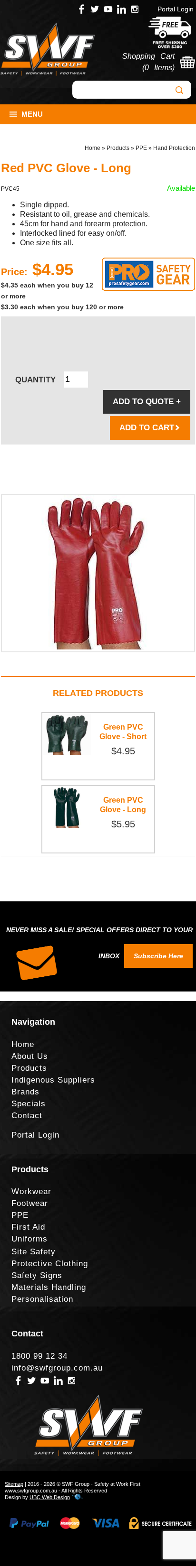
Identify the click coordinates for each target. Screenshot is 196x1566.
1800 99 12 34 (39, 1356)
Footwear (29, 1203)
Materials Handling (48, 1287)
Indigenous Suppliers (53, 1079)
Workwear (31, 1191)
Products (118, 148)
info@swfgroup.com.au (57, 1367)
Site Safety (33, 1251)
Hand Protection (174, 148)
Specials (28, 1103)
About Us (29, 1056)
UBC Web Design (49, 1497)
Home (92, 148)
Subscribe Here (158, 956)
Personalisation (42, 1299)
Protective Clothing (49, 1263)
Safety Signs (36, 1275)
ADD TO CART (146, 427)
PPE (141, 148)
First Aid (28, 1227)
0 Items (158, 68)
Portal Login (175, 9)
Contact (26, 1115)
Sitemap (14, 1484)
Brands (25, 1091)
